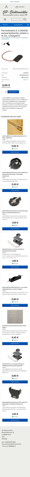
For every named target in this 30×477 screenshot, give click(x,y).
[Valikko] (28, 25)
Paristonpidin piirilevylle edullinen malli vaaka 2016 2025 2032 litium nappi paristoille (15, 174)
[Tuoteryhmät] (5, 19)
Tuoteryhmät (18, 25)
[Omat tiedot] (6, 7)
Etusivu (5, 25)
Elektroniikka (9, 37)
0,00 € (25, 79)
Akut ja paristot (16, 37)
